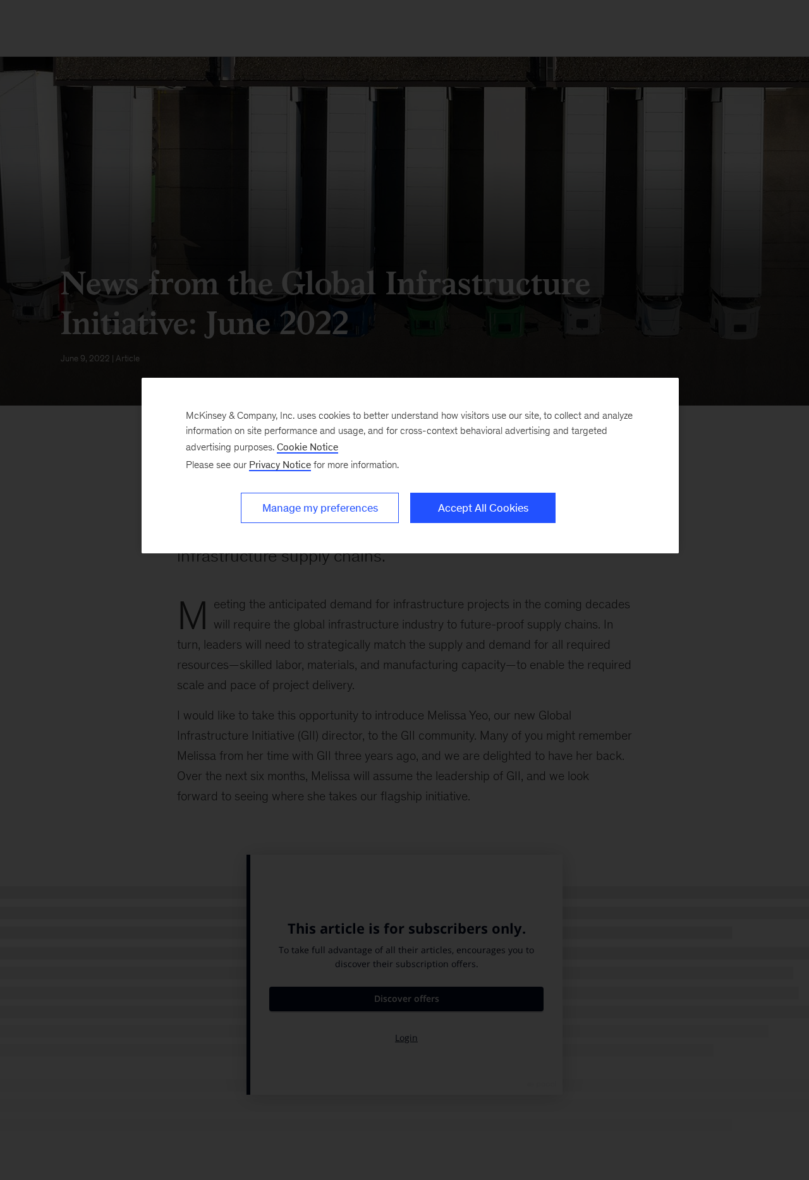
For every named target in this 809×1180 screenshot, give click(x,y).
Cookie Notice (307, 447)
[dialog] (410, 465)
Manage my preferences (320, 508)
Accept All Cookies (483, 508)
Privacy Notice (280, 464)
